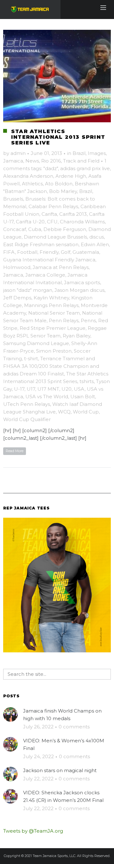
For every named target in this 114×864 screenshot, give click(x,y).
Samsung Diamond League (36, 343)
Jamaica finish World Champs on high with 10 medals (62, 714)
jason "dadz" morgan (27, 290)
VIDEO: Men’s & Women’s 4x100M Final (63, 744)
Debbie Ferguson (64, 229)
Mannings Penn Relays (51, 305)
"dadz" (50, 168)
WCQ (64, 412)
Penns (88, 320)
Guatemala (86, 252)
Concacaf (14, 229)
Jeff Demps (17, 298)
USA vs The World (46, 397)
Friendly (49, 252)
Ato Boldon (59, 184)
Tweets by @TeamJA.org (33, 831)
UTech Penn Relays (26, 404)
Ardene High (70, 176)
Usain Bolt (82, 397)
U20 (66, 389)
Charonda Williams (82, 222)
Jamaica (13, 161)
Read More (14, 451)
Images (97, 153)
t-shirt (31, 358)
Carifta (49, 214)
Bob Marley (63, 191)
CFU (52, 222)
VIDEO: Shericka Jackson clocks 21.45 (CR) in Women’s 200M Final (63, 796)
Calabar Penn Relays (53, 206)
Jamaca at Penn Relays (61, 267)
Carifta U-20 (30, 222)
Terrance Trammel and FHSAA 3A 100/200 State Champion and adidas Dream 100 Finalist (51, 366)
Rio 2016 (51, 161)
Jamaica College (45, 275)
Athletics (32, 184)
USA (79, 389)
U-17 (19, 389)
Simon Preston (54, 351)
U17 (31, 389)
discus (96, 237)
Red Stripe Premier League (53, 328)
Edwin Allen (95, 244)
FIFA (9, 252)
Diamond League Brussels (55, 237)
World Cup (86, 412)
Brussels (13, 199)
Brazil (79, 153)
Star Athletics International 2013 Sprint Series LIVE (58, 137)
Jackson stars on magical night (60, 770)
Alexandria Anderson (28, 176)
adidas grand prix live (85, 168)
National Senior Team (54, 313)
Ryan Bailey (76, 336)
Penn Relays (64, 320)
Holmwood (16, 267)
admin (18, 153)
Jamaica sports (82, 282)
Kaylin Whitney (51, 298)
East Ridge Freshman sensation (41, 244)
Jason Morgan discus (79, 290)
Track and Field (81, 161)
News (32, 161)
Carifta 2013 (73, 214)
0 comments (74, 727)
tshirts (86, 381)
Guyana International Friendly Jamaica (49, 260)
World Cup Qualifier (27, 419)
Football (27, 252)
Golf (65, 252)
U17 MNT (48, 389)
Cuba (34, 229)
